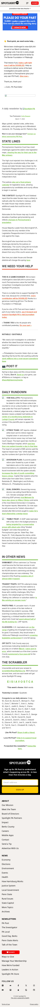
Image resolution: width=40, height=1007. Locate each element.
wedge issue (22, 513)
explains (24, 576)
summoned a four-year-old (19, 654)
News (5, 855)
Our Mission (7, 805)
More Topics (7, 907)
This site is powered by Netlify (20, 998)
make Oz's (33, 511)
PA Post (5, 923)
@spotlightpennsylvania (12, 380)
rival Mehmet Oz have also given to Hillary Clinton (18, 498)
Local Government (10, 890)
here (28, 260)
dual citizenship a (9, 513)
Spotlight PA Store (10, 974)
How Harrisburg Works (12, 881)
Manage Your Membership (14, 961)
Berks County (8, 826)
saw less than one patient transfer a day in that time (19, 445)
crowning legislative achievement (20, 636)
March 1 (22, 648)
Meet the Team (9, 809)
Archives (6, 911)
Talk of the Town (9, 944)
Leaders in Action (10, 969)
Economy (6, 859)
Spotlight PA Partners (12, 818)
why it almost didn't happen (17, 577)
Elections (6, 864)
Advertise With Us (10, 848)
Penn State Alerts (10, 940)
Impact (5, 822)
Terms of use (6, 1004)
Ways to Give (8, 956)
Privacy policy (34, 1004)
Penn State (7, 894)
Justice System (8, 885)
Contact (5, 839)
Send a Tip (7, 844)
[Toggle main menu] (27, 3)
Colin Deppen (25, 116)
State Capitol (8, 903)
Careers (5, 831)
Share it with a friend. (26, 732)
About (5, 801)
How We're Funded (10, 965)
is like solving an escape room (19, 598)
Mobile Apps (8, 835)
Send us (20, 374)
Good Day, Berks (9, 936)
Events (5, 872)
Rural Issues (7, 898)
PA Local (6, 931)
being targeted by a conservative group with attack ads (18, 525)
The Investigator (9, 927)
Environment (8, 868)
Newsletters (9, 919)
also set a (16, 182)
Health (5, 877)
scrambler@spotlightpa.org (13, 670)
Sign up (20, 789)
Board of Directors (10, 813)
